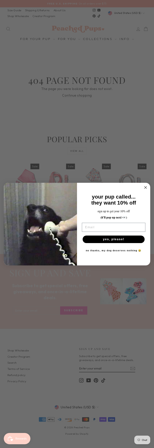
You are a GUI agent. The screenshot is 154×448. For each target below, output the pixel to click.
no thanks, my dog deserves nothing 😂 (113, 250)
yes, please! (113, 239)
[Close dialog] (145, 187)
